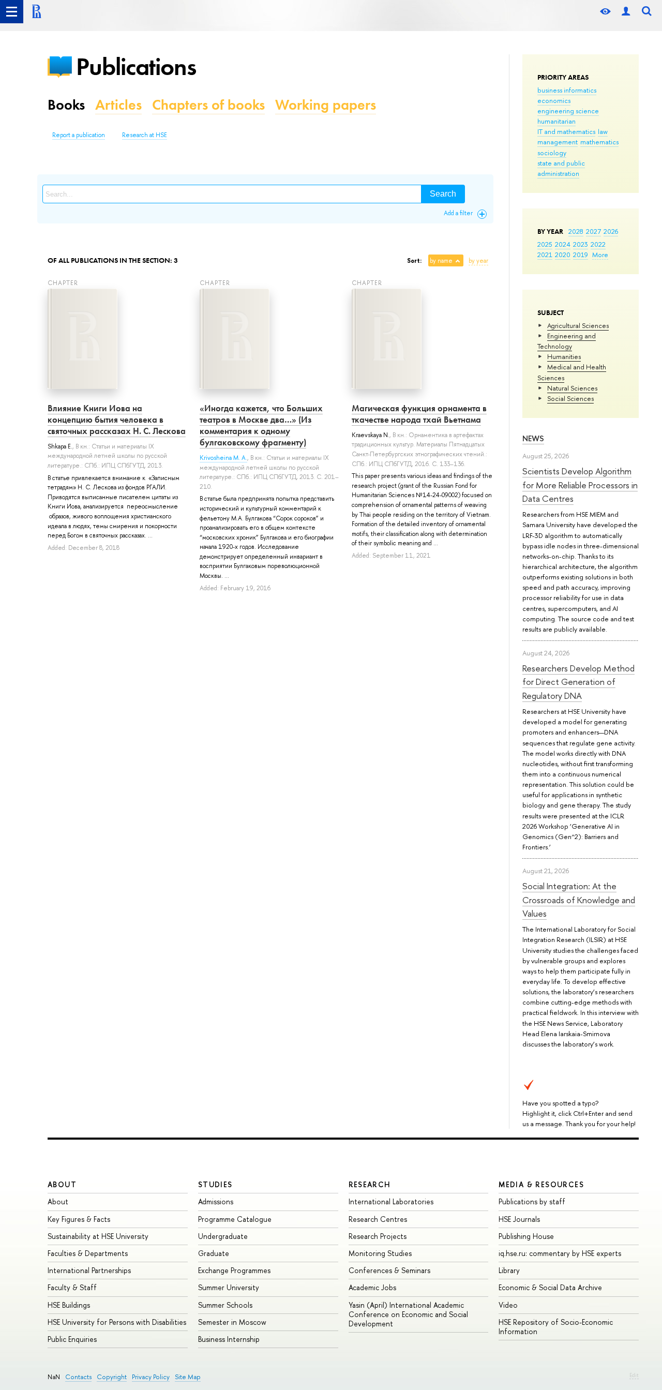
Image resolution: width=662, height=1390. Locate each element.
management (557, 141)
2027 (593, 231)
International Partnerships (89, 1270)
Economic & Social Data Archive (550, 1287)
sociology (551, 152)
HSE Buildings (69, 1305)
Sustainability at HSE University (98, 1236)
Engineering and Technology (566, 341)
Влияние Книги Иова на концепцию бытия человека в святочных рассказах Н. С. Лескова (117, 419)
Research (370, 1184)
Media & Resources (541, 1184)
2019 (580, 254)
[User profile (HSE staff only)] (626, 11)
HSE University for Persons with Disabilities (117, 1322)
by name (441, 261)
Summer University (228, 1287)
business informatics (566, 90)
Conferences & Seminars (389, 1270)
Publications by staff (532, 1201)
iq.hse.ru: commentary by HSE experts (560, 1253)
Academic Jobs (372, 1287)
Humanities (564, 356)
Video (508, 1305)
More (600, 254)
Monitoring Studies (380, 1253)
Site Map (188, 1376)
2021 (544, 254)
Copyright (112, 1376)
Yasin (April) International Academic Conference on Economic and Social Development (408, 1314)
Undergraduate (223, 1236)
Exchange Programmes (234, 1270)
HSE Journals (519, 1219)
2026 (611, 231)
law (603, 131)
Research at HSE (144, 135)
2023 (580, 244)
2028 (575, 231)
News (533, 438)
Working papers (325, 105)
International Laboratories (391, 1201)
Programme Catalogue (235, 1219)
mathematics (599, 141)
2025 (544, 244)
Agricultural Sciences (578, 325)
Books (66, 105)
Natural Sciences (572, 388)
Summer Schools (225, 1305)
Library (509, 1270)
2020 (562, 254)
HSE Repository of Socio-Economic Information (556, 1326)
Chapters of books (208, 105)
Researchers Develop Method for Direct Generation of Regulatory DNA (578, 681)
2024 (562, 244)
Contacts (78, 1376)
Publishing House (526, 1236)
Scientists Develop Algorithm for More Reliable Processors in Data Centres (580, 484)
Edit (634, 1375)
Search (443, 193)
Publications (136, 66)
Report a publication (78, 135)
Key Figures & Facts (79, 1219)
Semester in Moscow (232, 1322)
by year (478, 261)
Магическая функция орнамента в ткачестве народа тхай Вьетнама (419, 413)
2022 (598, 244)
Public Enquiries (72, 1339)
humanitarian (556, 121)
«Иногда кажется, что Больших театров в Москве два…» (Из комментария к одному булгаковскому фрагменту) (261, 425)
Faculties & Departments (88, 1253)
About (62, 1184)
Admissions (215, 1201)
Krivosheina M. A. (223, 458)
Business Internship (229, 1339)
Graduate (213, 1253)
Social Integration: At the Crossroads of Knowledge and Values (578, 899)
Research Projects (378, 1236)
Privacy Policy (151, 1376)
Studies (215, 1184)
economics (553, 100)
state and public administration (561, 168)
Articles (118, 105)
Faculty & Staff (72, 1287)
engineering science (568, 110)
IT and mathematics (566, 131)
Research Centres (378, 1219)
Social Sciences (570, 398)
